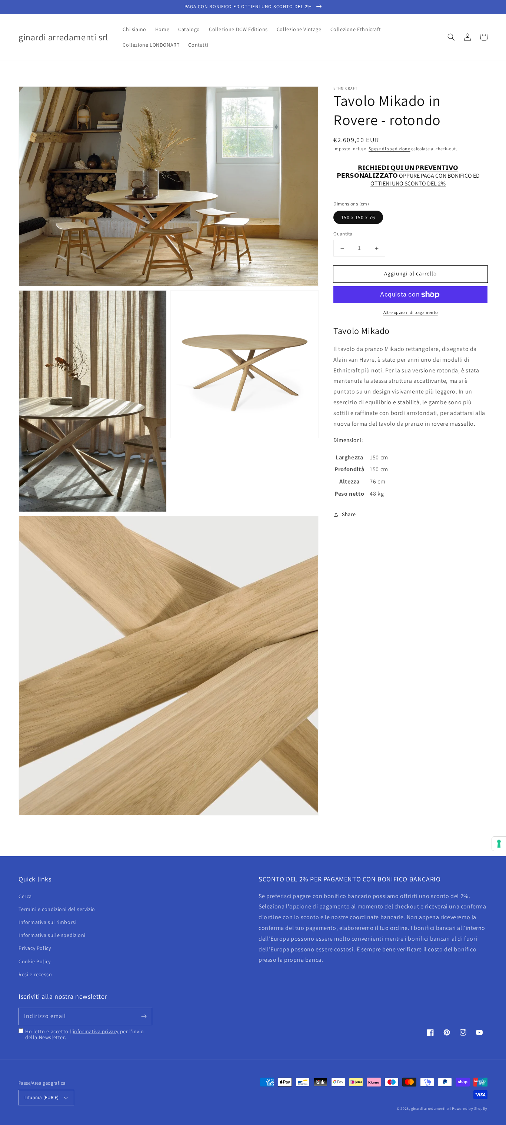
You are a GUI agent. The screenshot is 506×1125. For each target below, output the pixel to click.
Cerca (25, 896)
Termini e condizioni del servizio (57, 909)
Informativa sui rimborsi (47, 922)
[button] (451, 37)
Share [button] (349, 514)
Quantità (342, 234)
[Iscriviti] (144, 1016)
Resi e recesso (35, 974)
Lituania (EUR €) (41, 1097)
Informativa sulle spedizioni (52, 935)
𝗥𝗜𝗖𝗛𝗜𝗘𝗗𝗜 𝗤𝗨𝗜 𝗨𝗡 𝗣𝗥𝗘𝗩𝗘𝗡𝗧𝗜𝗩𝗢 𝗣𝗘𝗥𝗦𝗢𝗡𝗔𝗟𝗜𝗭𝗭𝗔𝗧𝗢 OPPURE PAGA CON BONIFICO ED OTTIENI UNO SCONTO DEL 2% (408, 172)
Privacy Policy (35, 948)
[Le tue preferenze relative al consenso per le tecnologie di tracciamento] (499, 844)
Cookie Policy (35, 961)
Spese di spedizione (389, 148)
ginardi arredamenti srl (431, 1108)
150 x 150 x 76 (358, 217)
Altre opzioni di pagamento (410, 312)
